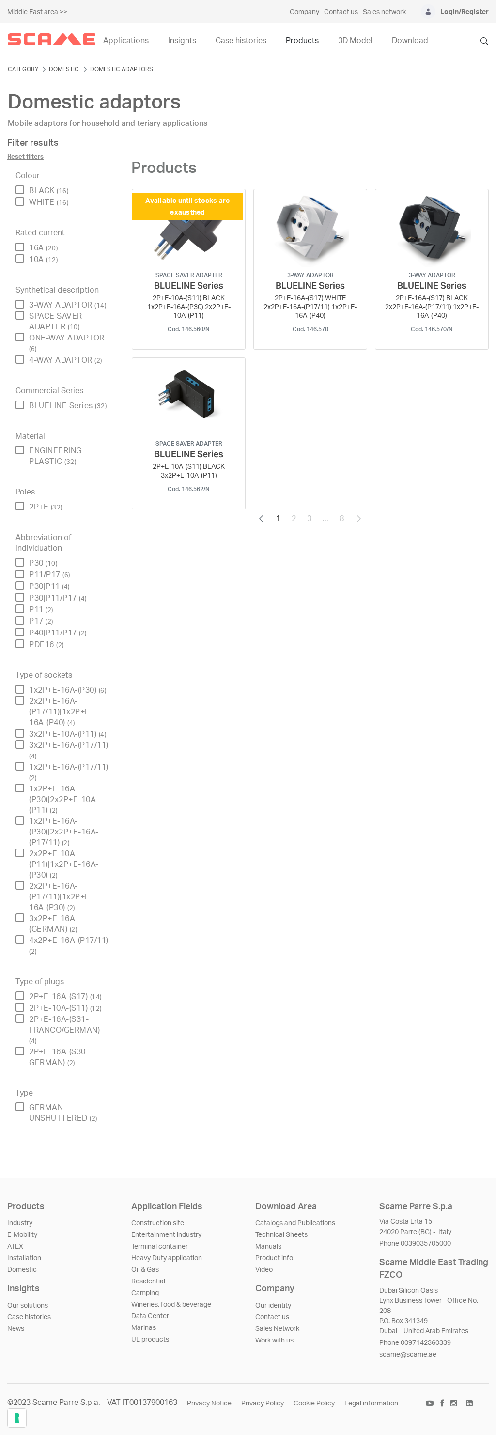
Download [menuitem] (410, 41)
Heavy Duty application (166, 1258)
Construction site (157, 1223)
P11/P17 (49, 575)
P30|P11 (49, 586)
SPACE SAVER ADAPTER (55, 321)
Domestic (22, 1269)
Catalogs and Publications (295, 1223)
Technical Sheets (281, 1235)
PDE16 (46, 644)
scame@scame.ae (407, 1354)
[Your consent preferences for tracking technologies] (17, 1418)
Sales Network (277, 1329)
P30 (43, 563)
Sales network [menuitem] (384, 12)
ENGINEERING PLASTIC (55, 456)
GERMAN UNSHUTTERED (63, 1113)
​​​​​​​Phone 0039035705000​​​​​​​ (415, 1243)
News (15, 1329)
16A (43, 248)
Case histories (29, 1317)
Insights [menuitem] (182, 41)
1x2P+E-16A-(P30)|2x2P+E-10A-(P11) (64, 799)
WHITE (48, 202)
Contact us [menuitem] (341, 12)
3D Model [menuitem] (355, 41)
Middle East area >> (37, 12)
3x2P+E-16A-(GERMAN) (53, 924)
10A (43, 259)
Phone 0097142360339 (415, 1343)
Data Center (150, 1316)
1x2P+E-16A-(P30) (67, 690)
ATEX (15, 1246)
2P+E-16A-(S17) (65, 997)
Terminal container (159, 1246)
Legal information (371, 1403)
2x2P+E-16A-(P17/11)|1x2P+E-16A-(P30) (61, 896)
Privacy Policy (262, 1403)
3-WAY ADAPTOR (67, 305)
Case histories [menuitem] (241, 41)
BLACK (48, 191)
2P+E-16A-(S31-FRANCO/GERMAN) (64, 1030)
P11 (41, 610)
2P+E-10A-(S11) (65, 1008)
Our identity (273, 1305)
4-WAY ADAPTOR (65, 360)
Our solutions (27, 1305)
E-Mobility (22, 1235)
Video (264, 1269)
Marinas (143, 1328)
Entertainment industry (166, 1235)
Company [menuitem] (304, 12)
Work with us (274, 1340)
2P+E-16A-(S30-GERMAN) (59, 1057)
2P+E (45, 507)
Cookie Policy (314, 1403)
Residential (148, 1281)
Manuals (268, 1246)
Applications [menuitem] (126, 41)
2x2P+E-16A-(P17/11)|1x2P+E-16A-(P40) (61, 711)
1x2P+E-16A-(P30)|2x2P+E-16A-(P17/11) (64, 832)
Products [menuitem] (302, 41)
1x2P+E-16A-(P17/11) (68, 772)
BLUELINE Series (68, 406)
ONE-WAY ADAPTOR (67, 343)
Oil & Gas (145, 1269)
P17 (41, 621)
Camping (145, 1293)
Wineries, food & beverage (171, 1304)
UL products (150, 1339)
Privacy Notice (209, 1403)
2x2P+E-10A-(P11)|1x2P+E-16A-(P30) (64, 864)
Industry (19, 1223)
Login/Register (464, 12)
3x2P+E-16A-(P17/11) (68, 750)
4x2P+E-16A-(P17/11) (68, 946)
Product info (274, 1258)
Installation (24, 1258)
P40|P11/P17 (58, 633)
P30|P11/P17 (58, 598)
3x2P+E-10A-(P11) (67, 734)
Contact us (272, 1317)
